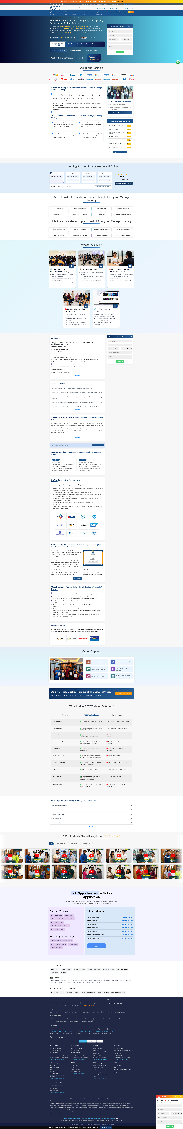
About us (52, 1012)
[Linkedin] (53, 4)
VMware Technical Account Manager (60, 925)
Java (52, 982)
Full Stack (122, 980)
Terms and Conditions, (87, 1118)
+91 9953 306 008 (56, 1031)
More (124, 12)
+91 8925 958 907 (95, 1031)
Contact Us (77, 1012)
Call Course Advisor (124, 694)
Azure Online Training (86, 1021)
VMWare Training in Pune (103, 992)
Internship (84, 1003)
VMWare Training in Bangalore (72, 992)
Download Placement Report (120, 112)
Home (51, 17)
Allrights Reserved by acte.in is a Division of (103, 1124)
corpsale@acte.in (95, 1033)
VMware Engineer (69, 915)
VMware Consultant (56, 940)
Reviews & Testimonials (64, 1005)
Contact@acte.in (55, 1033)
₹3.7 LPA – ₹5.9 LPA (127, 927)
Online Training (85, 1012)
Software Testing (58, 982)
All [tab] (51, 843)
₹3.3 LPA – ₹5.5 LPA (127, 920)
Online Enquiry (100, 7)
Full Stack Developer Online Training (58, 1021)
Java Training (63, 972)
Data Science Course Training (94, 969)
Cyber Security (89, 980)
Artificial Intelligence (55, 980)
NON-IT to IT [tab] (73, 843)
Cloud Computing (98, 980)
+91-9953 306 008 (114, 8)
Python (79, 982)
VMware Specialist (67, 940)
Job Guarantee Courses (53, 13)
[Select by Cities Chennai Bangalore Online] (79, 8)
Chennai (112, 7)
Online (100, 1041)
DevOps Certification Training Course (70, 1018)
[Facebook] (63, 4)
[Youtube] (59, 4)
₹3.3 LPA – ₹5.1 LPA (128, 917)
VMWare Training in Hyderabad (88, 992)
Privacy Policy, (68, 1118)
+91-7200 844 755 (128, 8)
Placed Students (59, 50)
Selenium (98, 982)
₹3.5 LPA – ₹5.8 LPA (127, 924)
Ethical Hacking (67, 982)
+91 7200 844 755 (69, 1031)
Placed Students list (89, 13)
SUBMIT (119, 52)
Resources (111, 12)
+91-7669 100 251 (101, 8)
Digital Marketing (90, 982)
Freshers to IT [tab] (61, 843)
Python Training (54, 972)
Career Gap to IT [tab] (86, 843)
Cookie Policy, (97, 1118)
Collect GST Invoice (89, 1005)
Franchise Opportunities (121, 1012)
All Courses (66, 13)
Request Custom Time (103, 187)
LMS (132, 12)
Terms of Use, (105, 1118)
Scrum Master (115, 980)
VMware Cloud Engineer (68, 918)
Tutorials (73, 1003)
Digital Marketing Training (122, 969)
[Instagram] (51, 4)
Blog (79, 1003)
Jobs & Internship (99, 13)
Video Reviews (53, 1005)
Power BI (69, 980)
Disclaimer (112, 1118)
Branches (118, 12)
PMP (83, 980)
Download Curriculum (75, 50)
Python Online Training (87, 1018)
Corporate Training (75, 13)
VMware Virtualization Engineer (58, 944)
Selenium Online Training (101, 1018)
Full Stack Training (55, 969)
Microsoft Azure (76, 980)
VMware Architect (55, 918)
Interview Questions (91, 50)
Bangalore (127, 7)
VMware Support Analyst (57, 922)
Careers (71, 1012)
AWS (83, 982)
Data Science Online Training (116, 1018)
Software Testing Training (79, 969)
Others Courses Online (57, 17)
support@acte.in (108, 1033)
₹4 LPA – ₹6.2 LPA (128, 934)
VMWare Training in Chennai (57, 992)
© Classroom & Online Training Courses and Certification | (81, 1124)
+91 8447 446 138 (108, 1031)
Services (58, 1012)
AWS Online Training (55, 1018)
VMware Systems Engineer (57, 929)
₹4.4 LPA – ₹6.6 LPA (127, 938)
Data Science (128, 980)
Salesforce (63, 980)
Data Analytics (107, 980)
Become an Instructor (108, 1012)
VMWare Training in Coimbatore (118, 992)
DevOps (73, 982)
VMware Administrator (56, 915)
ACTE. (113, 1124)
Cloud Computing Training (108, 969)
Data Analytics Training (66, 969)
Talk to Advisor (98, 445)
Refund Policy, (76, 1118)
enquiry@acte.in (82, 1033)
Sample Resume (65, 1003)
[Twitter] (56, 4)
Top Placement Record (120, 152)
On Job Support (92, 1003)
